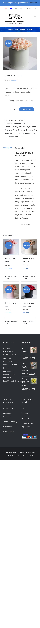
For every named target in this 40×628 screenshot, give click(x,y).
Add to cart (27, 109)
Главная (10, 29)
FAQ (23, 408)
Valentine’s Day (29, 133)
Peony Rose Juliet (15, 137)
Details (15, 277)
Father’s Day (23, 127)
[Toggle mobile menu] (35, 16)
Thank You (17, 133)
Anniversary (18, 123)
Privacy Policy (9, 408)
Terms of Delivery (10, 422)
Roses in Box (31, 130)
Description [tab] (7, 148)
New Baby (13, 130)
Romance (21, 130)
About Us (25, 418)
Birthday (27, 123)
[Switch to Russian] (10, 8)
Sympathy (8, 133)
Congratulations (11, 127)
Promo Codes (8, 432)
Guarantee (7, 427)
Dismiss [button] (33, 3)
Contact (25, 413)
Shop (16, 29)
